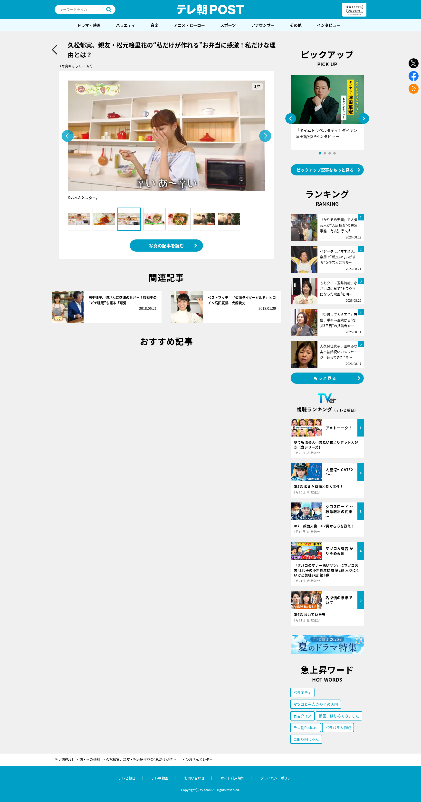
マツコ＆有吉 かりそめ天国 (315, 704)
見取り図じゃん (306, 739)
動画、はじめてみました (339, 715)
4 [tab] (334, 153)
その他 (296, 25)
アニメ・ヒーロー (189, 25)
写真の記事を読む (166, 245)
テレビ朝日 (126, 777)
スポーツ (228, 25)
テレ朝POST (210, 9)
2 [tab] (325, 153)
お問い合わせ (194, 777)
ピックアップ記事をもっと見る (325, 170)
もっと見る (325, 378)
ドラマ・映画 (89, 25)
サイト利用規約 (232, 777)
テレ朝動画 (159, 777)
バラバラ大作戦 (338, 727)
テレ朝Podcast (305, 727)
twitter (414, 63)
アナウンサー (263, 25)
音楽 (154, 25)
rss (414, 89)
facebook (414, 76)
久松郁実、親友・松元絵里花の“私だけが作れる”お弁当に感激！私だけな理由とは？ (145, 759)
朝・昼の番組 (89, 759)
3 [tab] (329, 153)
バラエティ (125, 25)
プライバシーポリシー (277, 777)
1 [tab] (320, 153)
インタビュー (328, 25)
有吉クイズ (302, 715)
